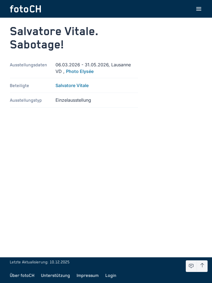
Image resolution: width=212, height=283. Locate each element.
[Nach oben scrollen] (202, 266)
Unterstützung (55, 275)
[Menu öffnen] (198, 9)
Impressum (88, 275)
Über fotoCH (22, 275)
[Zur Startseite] (25, 9)
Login (110, 275)
